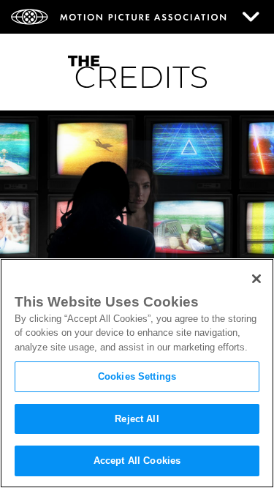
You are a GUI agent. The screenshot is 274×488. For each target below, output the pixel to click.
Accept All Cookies (137, 460)
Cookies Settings (137, 376)
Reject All (137, 418)
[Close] (256, 279)
